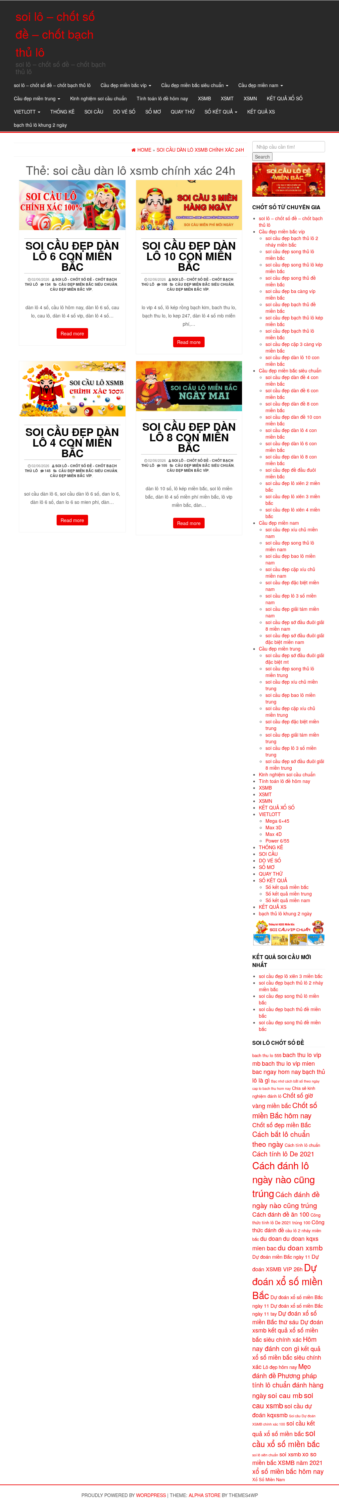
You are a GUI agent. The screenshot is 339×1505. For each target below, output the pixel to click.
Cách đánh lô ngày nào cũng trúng (283, 1179)
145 (48, 470)
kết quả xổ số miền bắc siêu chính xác (286, 1357)
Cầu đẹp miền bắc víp (124, 85)
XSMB (204, 98)
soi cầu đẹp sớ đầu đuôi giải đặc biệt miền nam (295, 638)
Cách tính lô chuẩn (302, 1145)
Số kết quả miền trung (289, 893)
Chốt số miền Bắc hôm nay (284, 1110)
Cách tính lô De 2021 (283, 1153)
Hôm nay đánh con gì (284, 1343)
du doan (271, 1238)
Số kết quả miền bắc (287, 887)
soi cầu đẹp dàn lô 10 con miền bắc (189, 256)
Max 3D (274, 827)
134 (48, 284)
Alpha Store (204, 1495)
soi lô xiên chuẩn (265, 1454)
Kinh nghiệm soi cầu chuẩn (98, 98)
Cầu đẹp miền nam (259, 85)
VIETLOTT (25, 111)
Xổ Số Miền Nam (268, 1479)
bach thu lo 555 (266, 1055)
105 (164, 465)
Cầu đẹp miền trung (35, 98)
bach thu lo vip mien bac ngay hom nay (283, 1067)
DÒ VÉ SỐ (124, 111)
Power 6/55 (277, 840)
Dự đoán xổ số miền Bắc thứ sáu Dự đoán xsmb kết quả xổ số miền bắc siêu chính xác (287, 1326)
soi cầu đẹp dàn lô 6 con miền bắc (72, 256)
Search (262, 156)
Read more (72, 333)
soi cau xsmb (282, 1400)
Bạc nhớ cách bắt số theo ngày (295, 1081)
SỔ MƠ (153, 111)
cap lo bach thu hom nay (271, 1088)
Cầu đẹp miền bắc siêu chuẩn (193, 85)
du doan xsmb (300, 1247)
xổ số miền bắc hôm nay (288, 1471)
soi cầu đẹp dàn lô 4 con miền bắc (72, 442)
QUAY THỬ (183, 111)
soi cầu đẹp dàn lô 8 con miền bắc (189, 437)
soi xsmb (290, 1454)
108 (164, 284)
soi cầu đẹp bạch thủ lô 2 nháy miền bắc (292, 241)
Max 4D (274, 834)
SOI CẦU (93, 111)
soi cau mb (285, 1395)
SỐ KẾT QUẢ (219, 111)
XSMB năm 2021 (300, 1462)
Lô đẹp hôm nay (280, 1366)
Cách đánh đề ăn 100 (280, 1214)
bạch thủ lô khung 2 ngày (40, 124)
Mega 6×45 (277, 820)
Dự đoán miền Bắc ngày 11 (281, 1256)
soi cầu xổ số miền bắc (286, 1438)
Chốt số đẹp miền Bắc (281, 1124)
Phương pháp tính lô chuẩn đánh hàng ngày (287, 1385)
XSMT (227, 98)
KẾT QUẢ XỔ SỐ (285, 98)
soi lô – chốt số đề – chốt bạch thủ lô (55, 33)
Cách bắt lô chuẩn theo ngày (281, 1139)
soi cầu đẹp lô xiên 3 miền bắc (290, 976)
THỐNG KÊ (62, 111)
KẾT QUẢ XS (261, 111)
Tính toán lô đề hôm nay (162, 98)
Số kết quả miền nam (288, 900)
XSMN (250, 98)
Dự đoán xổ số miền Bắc (287, 1281)
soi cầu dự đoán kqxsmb (282, 1410)
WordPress (151, 1495)
